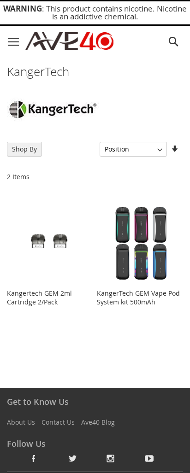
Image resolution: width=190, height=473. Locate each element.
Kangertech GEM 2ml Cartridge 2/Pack (39, 297)
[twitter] (72, 458)
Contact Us (58, 422)
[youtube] (149, 458)
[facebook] (33, 458)
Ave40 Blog (98, 422)
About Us (21, 422)
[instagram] (110, 458)
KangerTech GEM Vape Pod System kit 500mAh (138, 297)
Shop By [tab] (24, 149)
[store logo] (69, 41)
